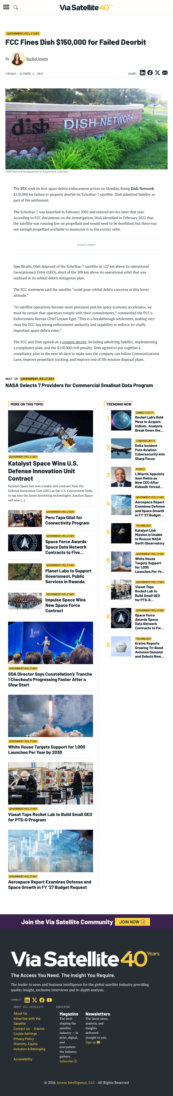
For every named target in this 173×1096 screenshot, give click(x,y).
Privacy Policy (24, 1039)
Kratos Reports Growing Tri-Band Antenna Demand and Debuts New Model (149, 650)
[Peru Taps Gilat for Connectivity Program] (25, 518)
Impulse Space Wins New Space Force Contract (66, 605)
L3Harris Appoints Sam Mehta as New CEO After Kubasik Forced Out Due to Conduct (149, 480)
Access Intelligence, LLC (75, 1082)
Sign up (91, 1042)
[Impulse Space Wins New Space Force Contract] (25, 601)
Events (39, 1029)
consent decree (74, 341)
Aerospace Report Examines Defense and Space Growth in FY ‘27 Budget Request (49, 884)
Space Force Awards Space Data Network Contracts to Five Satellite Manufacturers (69, 547)
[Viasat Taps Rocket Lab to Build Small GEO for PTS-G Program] (50, 783)
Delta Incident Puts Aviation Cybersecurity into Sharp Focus (150, 452)
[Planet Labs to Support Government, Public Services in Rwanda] (25, 571)
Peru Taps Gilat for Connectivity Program (67, 520)
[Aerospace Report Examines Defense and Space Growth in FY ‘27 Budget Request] (50, 851)
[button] (6, 7)
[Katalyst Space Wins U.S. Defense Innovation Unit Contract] (50, 431)
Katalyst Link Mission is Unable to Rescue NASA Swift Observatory (149, 537)
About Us (20, 1013)
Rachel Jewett (37, 58)
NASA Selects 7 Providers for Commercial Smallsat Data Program (79, 385)
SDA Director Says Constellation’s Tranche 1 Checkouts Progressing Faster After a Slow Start (50, 679)
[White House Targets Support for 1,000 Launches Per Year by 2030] (50, 715)
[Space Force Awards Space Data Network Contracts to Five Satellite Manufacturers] (25, 542)
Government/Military (23, 33)
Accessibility (23, 1059)
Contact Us (22, 1029)
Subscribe (66, 1061)
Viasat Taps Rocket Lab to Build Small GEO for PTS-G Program (50, 816)
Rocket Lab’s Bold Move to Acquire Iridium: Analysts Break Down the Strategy (149, 424)
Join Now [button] (130, 921)
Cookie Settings (25, 1034)
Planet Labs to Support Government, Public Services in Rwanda (68, 576)
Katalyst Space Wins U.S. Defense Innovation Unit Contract (43, 470)
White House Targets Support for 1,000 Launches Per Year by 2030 (46, 749)
